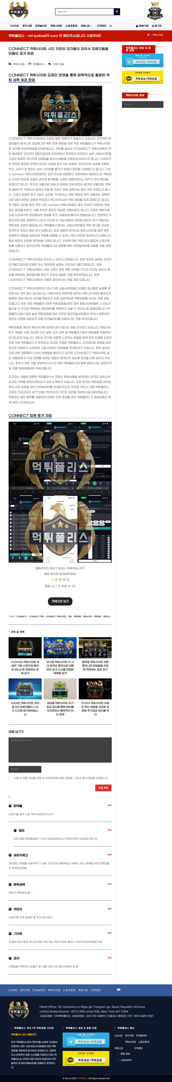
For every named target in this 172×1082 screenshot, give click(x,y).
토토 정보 (125, 1053)
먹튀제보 (97, 617)
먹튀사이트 (158, 35)
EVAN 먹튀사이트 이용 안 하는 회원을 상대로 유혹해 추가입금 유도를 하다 (95, 709)
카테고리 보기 (60, 601)
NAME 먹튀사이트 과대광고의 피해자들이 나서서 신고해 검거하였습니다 (25, 709)
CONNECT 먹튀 (36, 617)
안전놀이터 (39, 990)
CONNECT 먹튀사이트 (56, 617)
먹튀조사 (107, 617)
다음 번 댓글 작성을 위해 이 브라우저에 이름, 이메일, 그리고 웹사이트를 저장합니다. (61, 778)
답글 (110, 805)
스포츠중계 (69, 990)
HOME (13, 990)
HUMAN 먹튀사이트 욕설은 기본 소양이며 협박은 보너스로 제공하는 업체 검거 (25, 667)
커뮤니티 (83, 990)
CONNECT (21, 617)
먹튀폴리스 (38, 64)
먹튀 (70, 617)
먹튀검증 (77, 617)
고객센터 (96, 990)
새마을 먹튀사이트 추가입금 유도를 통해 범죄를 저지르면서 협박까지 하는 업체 (60, 709)
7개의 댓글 (58, 64)
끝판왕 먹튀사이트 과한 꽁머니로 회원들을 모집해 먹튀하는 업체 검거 (95, 665)
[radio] (52, 580)
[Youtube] (118, 990)
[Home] (148, 35)
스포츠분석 (126, 1060)
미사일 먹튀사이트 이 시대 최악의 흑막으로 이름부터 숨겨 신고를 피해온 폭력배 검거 (60, 667)
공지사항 (25, 990)
